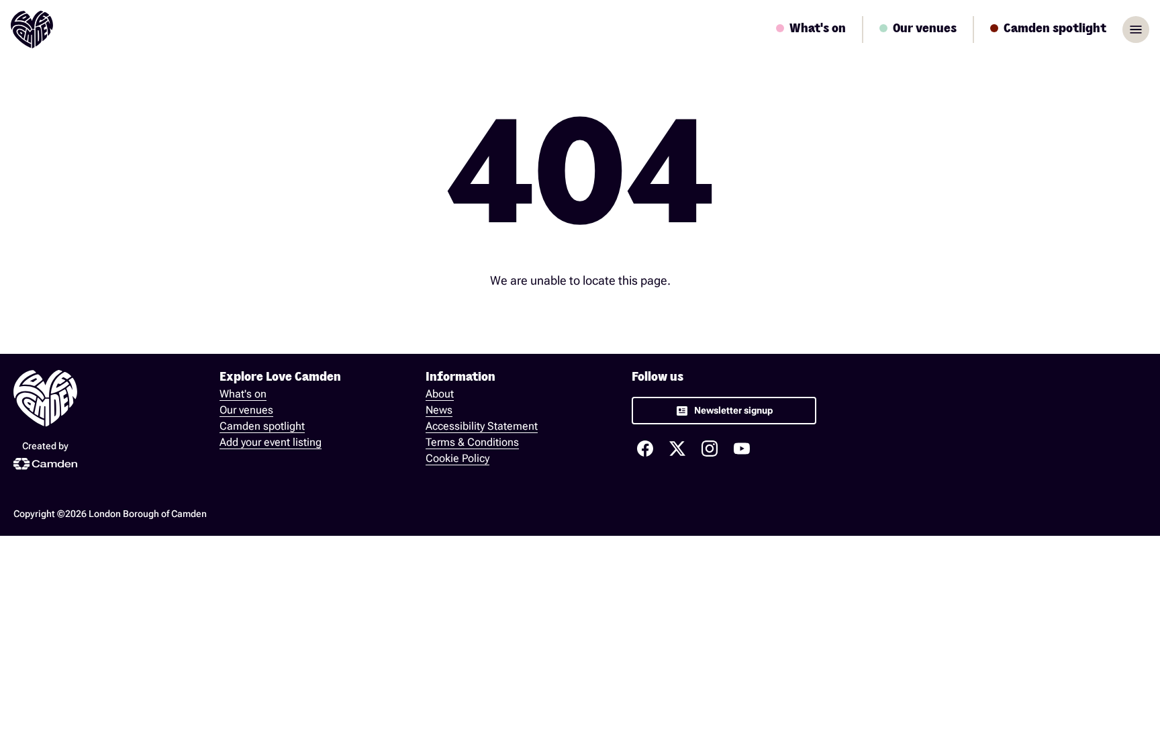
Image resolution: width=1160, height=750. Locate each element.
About (440, 393)
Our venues (246, 410)
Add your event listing (271, 442)
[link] (724, 410)
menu (1136, 29)
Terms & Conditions (472, 442)
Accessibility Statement (482, 426)
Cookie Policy (457, 458)
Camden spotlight (262, 426)
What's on (243, 393)
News (439, 410)
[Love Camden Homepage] (32, 29)
